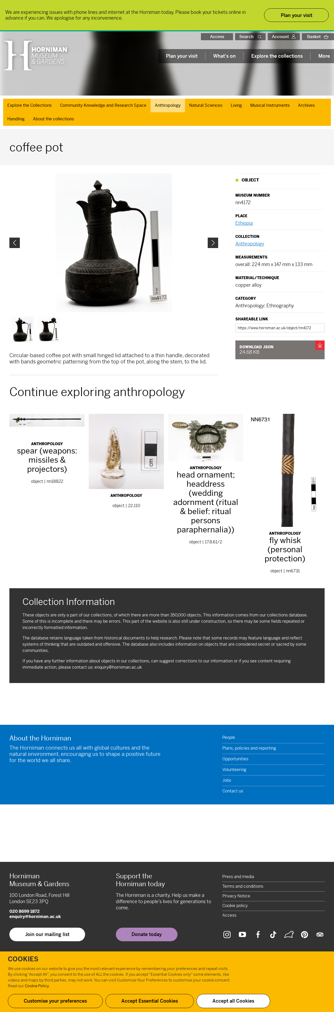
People (228, 737)
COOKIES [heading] (23, 959)
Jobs (226, 780)
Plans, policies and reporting (249, 748)
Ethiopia (244, 223)
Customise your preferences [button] (55, 1001)
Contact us (232, 791)
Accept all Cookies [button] (233, 1001)
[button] (261, 36)
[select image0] (22, 329)
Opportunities (235, 759)
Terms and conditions (242, 886)
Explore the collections (277, 56)
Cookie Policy (37, 985)
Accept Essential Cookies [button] (149, 1001)
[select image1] (48, 329)
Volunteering (234, 769)
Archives (306, 105)
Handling (16, 119)
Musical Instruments (270, 105)
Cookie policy (235, 905)
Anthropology (168, 105)
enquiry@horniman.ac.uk (118, 667)
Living (236, 105)
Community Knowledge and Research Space (103, 105)
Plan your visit (182, 56)
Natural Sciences (205, 105)
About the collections (53, 119)
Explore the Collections (29, 105)
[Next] (213, 243)
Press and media (238, 876)
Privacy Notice (236, 896)
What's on (224, 56)
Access (217, 36)
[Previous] (14, 243)
